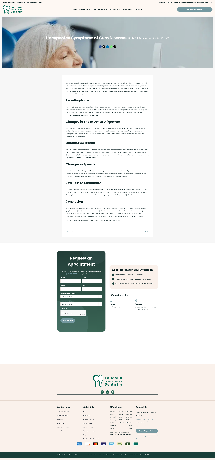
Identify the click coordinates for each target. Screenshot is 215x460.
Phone (62, 285)
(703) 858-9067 (71, 274)
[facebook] (102, 392)
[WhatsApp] (111, 47)
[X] (104, 47)
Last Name (85, 278)
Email (83, 285)
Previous (70, 232)
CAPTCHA (63, 308)
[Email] (115, 47)
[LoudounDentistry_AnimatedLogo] (13, 6)
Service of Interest (66, 301)
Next (146, 232)
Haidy (131, 38)
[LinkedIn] (107, 47)
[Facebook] (100, 47)
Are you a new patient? (68, 293)
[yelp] (113, 392)
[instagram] (107, 392)
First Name (64, 278)
